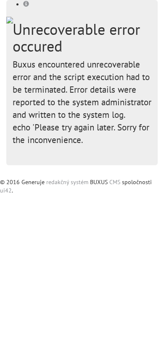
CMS (114, 182)
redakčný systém (67, 182)
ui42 (6, 190)
